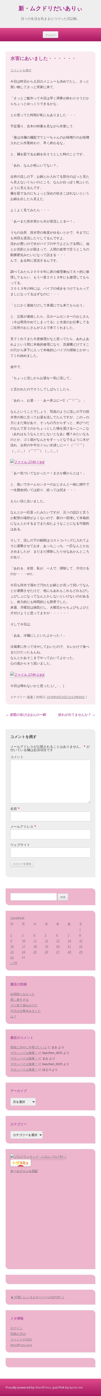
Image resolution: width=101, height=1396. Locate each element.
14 (69, 941)
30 (12, 957)
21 (69, 946)
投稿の (18, 1334)
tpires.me (76, 1387)
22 (80, 946)
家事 (30, 697)
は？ (13, 1016)
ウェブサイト (20, 844)
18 (35, 946)
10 (23, 941)
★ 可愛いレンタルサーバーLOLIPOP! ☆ (37, 1297)
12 (46, 941)
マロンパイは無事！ (24, 1053)
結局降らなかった (22, 994)
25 (35, 952)
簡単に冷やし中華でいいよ (28, 1047)
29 (80, 952)
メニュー (50, 34)
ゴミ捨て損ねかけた (24, 1005)
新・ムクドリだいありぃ (51, 9)
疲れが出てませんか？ (76, 714)
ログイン (16, 1328)
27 (57, 952)
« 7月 (13, 963)
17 (23, 946)
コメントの (21, 1339)
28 (69, 952)
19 (46, 946)
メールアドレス (23, 826)
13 (57, 941)
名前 (15, 808)
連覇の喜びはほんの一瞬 (26, 714)
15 (80, 941)
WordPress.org (21, 1345)
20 (57, 946)
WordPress (43, 1387)
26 (46, 952)
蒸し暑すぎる (19, 1000)
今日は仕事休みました (25, 1011)
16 (12, 946)
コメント (16, 757)
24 (23, 952)
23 (12, 952)
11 (35, 941)
